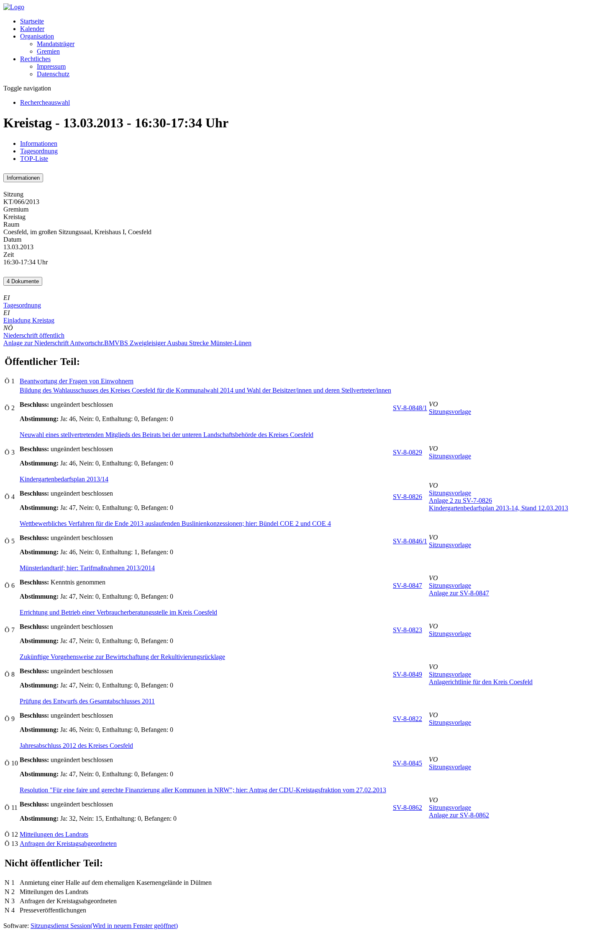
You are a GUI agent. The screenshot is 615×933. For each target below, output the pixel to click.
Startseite (32, 21)
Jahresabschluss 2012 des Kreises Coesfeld (76, 745)
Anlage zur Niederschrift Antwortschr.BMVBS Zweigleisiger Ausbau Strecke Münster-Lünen (127, 342)
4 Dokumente (23, 281)
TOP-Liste (34, 158)
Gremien (48, 51)
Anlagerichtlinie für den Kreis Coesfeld (481, 681)
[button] (37, 36)
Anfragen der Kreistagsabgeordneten (68, 843)
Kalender (32, 28)
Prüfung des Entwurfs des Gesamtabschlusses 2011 (87, 701)
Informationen (38, 143)
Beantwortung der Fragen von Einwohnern (76, 381)
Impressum (51, 66)
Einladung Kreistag (28, 320)
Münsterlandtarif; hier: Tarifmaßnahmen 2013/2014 (87, 567)
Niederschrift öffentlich (33, 335)
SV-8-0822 (407, 718)
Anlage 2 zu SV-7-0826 (460, 500)
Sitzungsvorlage (450, 411)
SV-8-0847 (407, 585)
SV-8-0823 (407, 629)
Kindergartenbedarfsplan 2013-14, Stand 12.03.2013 (498, 508)
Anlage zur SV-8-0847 (459, 593)
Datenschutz (53, 74)
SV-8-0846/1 (410, 541)
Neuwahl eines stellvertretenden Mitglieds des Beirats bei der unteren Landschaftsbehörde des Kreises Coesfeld (166, 434)
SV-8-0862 (407, 807)
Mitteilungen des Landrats (54, 834)
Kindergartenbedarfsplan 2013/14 (64, 479)
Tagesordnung (39, 151)
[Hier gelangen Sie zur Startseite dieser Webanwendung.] (13, 6)
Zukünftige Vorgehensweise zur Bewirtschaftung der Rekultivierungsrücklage (122, 656)
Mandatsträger (55, 43)
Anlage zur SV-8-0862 (459, 815)
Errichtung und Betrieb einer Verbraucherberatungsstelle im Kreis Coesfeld (118, 612)
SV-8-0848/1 (410, 407)
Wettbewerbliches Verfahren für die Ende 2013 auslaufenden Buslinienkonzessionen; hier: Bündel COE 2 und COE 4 (175, 523)
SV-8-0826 (407, 496)
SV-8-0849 (407, 674)
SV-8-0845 (407, 763)
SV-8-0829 (407, 452)
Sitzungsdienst (104, 925)
